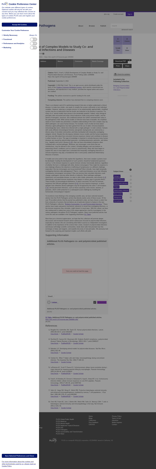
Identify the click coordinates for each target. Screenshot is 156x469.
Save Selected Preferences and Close (19, 456)
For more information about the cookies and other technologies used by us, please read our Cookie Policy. (19, 464)
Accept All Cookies (19, 25)
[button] (9, 35)
